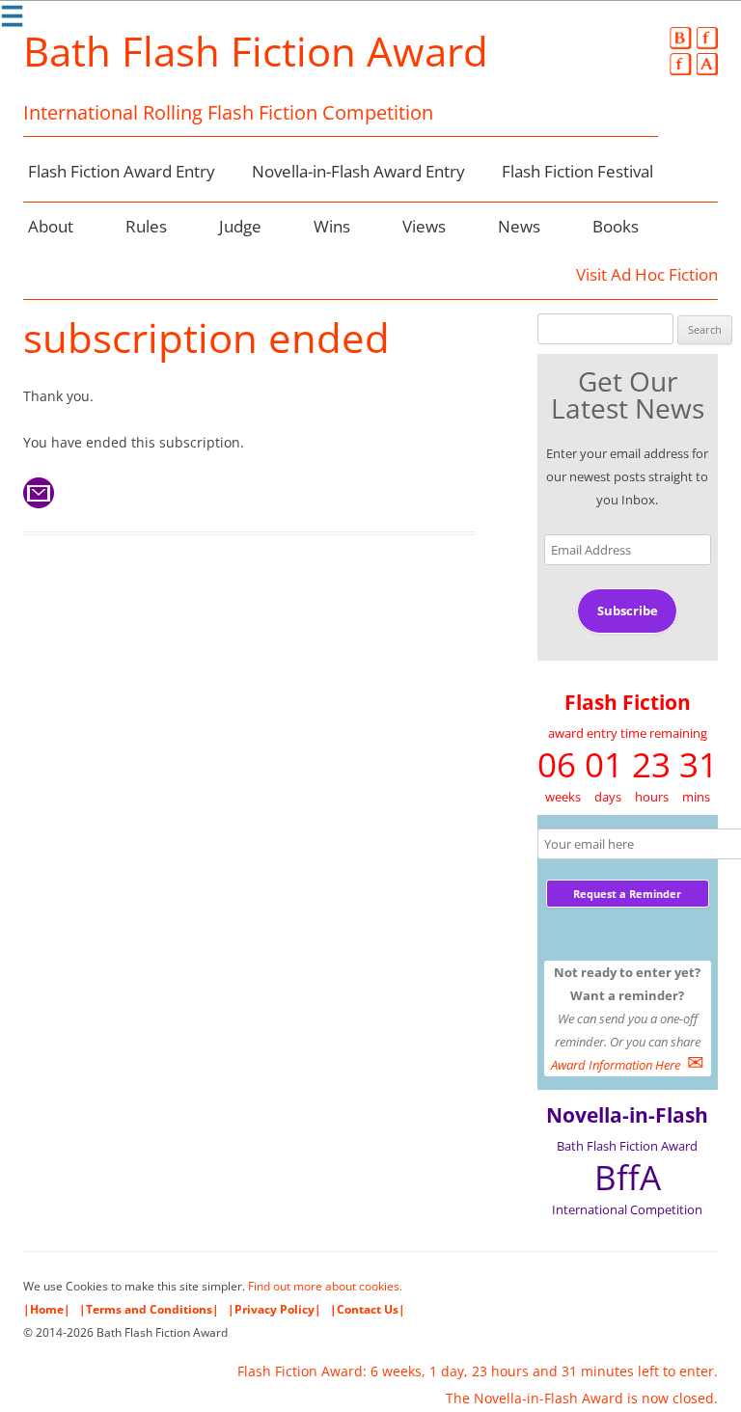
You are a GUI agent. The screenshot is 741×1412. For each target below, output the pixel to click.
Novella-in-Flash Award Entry (358, 171)
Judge (240, 226)
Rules (146, 226)
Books (615, 226)
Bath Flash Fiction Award (255, 51)
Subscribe (627, 610)
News (519, 226)
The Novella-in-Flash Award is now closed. (582, 1398)
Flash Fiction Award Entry (121, 171)
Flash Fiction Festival (577, 171)
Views (424, 226)
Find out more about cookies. (325, 1286)
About (50, 226)
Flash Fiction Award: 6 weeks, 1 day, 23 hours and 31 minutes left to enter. (477, 1371)
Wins (332, 226)
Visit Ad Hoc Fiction (647, 274)
